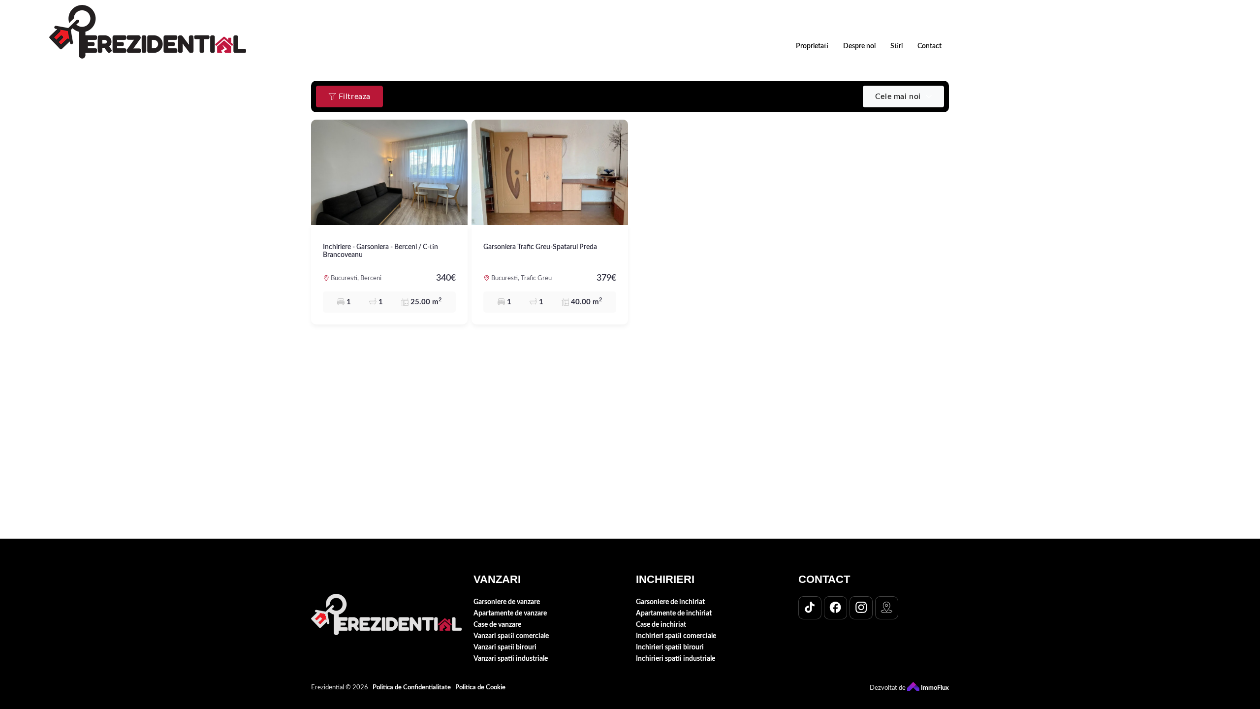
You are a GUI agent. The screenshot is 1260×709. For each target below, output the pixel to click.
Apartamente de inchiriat (674, 613)
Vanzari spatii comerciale (511, 636)
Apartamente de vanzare (510, 613)
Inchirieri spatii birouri (670, 647)
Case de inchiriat (661, 624)
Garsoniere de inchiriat (670, 602)
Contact (929, 46)
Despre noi (859, 46)
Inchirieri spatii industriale (675, 658)
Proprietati (812, 46)
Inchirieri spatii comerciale (676, 636)
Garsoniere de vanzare (506, 602)
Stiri (896, 46)
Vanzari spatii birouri (504, 647)
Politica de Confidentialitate (412, 687)
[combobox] (903, 96)
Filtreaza (353, 96)
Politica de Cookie (480, 687)
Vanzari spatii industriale (510, 658)
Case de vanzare (497, 624)
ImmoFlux (934, 688)
